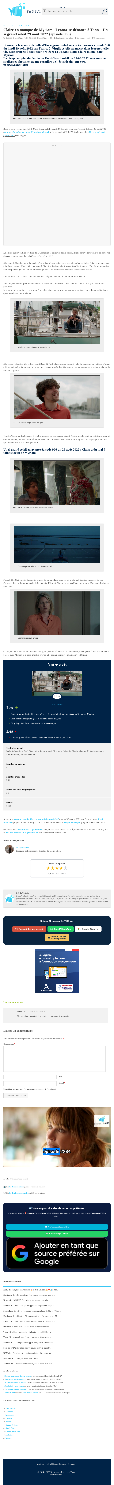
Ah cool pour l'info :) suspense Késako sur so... (33, 1337)
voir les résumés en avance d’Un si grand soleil (26, 132)
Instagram (9, 1415)
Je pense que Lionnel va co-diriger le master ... (31, 1327)
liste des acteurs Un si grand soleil (22, 832)
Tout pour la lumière (30, 1393)
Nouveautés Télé (9, 26)
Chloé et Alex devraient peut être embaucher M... (38, 1316)
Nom (61, 1076)
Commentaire (9, 1044)
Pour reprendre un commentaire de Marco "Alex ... (39, 1311)
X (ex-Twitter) (10, 1408)
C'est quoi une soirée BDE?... (27, 1358)
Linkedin (8, 1435)
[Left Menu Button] (4, 9)
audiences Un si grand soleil (29, 829)
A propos (71, 1464)
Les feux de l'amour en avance (15, 1389)
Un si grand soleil (23, 26)
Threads (8, 1418)
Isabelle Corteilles (66, 38)
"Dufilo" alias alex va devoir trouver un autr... (31, 1348)
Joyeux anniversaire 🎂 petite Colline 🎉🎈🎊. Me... (35, 1290)
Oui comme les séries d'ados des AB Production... (36, 1321)
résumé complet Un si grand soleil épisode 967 (36, 819)
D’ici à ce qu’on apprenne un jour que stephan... (35, 1306)
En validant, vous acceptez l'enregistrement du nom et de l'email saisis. (30, 1089)
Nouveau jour (9, 1393)
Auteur (63, 1464)
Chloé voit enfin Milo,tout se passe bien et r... (34, 1364)
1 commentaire (99, 38)
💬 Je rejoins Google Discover (57, 1234)
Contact (55, 1464)
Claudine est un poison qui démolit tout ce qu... (33, 1353)
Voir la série (57, 704)
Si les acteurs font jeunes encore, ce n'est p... (36, 1295)
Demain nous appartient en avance (17, 1376)
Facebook (9, 1412)
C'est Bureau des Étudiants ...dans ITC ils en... (33, 1332)
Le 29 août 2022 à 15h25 (34, 1012)
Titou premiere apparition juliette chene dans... (35, 1342)
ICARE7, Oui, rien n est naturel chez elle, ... (32, 1300)
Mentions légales (44, 1464)
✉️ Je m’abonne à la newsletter (57, 1227)
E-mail (62, 1083)
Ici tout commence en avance (15, 1383)
